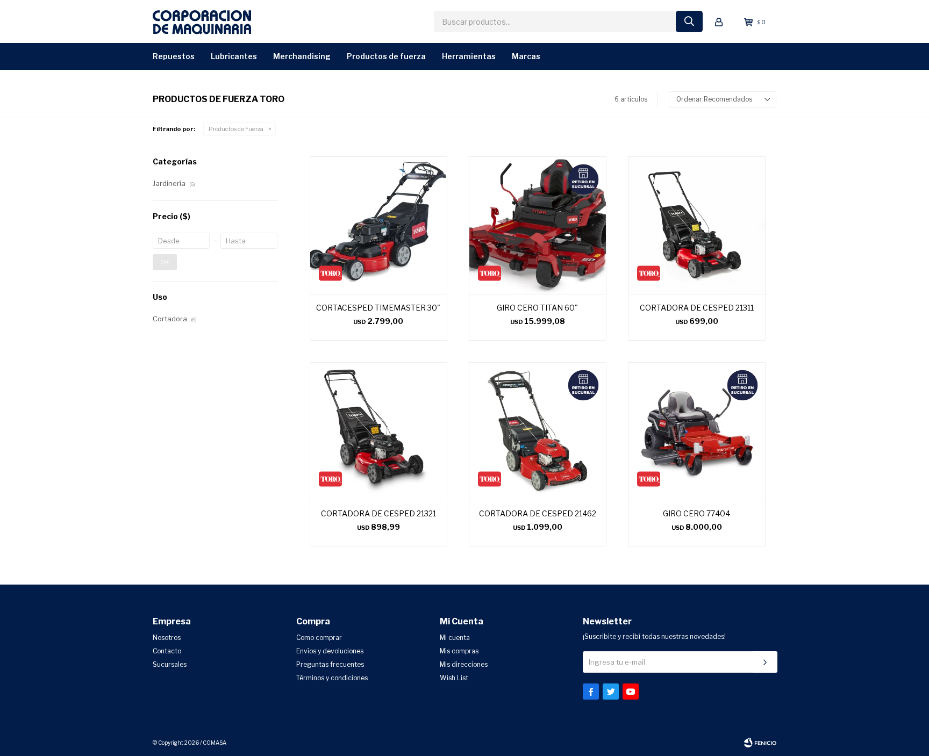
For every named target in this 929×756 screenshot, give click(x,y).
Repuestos (174, 56)
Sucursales (170, 664)
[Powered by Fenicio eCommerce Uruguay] (760, 743)
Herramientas (469, 56)
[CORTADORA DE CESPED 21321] (378, 431)
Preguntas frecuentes (330, 664)
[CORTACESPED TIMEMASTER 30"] (378, 225)
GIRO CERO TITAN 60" (537, 307)
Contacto (167, 651)
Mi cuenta (455, 637)
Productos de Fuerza (386, 56)
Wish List (454, 678)
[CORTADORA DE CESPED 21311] (697, 225)
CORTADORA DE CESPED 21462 (537, 513)
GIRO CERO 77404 (696, 513)
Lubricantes (234, 56)
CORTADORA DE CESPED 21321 (378, 513)
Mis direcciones (464, 664)
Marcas (526, 56)
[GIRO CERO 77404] (697, 431)
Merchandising (302, 56)
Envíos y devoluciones (329, 651)
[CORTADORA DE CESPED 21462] (537, 431)
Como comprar (319, 637)
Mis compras (459, 651)
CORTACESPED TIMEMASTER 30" (378, 307)
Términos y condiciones (332, 678)
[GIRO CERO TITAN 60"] (537, 225)
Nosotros (167, 637)
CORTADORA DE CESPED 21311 (697, 307)
